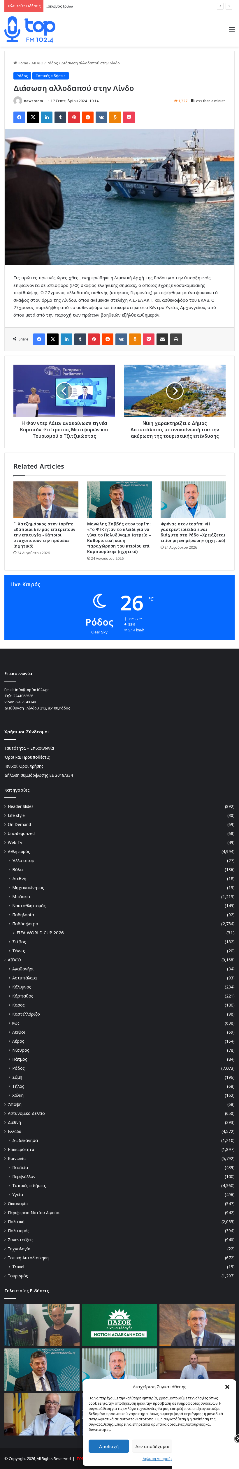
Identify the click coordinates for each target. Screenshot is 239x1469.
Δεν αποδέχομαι (152, 1446)
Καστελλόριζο (26, 1014)
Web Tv (15, 842)
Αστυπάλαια (24, 978)
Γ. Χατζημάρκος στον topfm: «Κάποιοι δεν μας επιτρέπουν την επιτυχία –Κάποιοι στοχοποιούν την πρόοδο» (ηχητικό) (44, 535)
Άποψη (15, 1104)
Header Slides (21, 806)
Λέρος (18, 1041)
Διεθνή (19, 878)
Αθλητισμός (19, 851)
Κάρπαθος (22, 996)
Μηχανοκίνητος (28, 887)
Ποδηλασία (23, 914)
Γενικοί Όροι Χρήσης (23, 766)
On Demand (19, 824)
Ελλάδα (14, 1131)
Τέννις (18, 951)
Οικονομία (18, 1203)
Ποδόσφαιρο (25, 923)
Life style (16, 815)
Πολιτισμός (18, 1230)
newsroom (33, 100)
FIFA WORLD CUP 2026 (40, 932)
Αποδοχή (109, 1446)
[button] (227, 1387)
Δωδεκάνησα (25, 1140)
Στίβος (19, 941)
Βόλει (17, 869)
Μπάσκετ (21, 896)
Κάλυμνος (21, 987)
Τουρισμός (18, 1276)
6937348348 (25, 702)
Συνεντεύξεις (21, 1239)
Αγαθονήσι (23, 969)
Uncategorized (21, 833)
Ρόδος (52, 63)
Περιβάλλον (24, 1176)
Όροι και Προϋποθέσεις (27, 757)
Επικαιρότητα (21, 1149)
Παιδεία (20, 1167)
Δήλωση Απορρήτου (160, 1458)
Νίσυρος (20, 1050)
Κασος (18, 1005)
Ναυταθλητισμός (29, 905)
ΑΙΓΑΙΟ (37, 63)
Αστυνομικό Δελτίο (26, 1113)
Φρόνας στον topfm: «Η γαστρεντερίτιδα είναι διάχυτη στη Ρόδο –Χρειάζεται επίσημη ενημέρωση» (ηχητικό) (193, 532)
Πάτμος (19, 1059)
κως (16, 1023)
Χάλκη (18, 1095)
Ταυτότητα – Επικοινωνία (29, 748)
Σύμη (17, 1077)
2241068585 (23, 695)
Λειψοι (18, 1032)
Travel (18, 1267)
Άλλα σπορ (23, 860)
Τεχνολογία (19, 1248)
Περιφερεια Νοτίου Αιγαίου (34, 1212)
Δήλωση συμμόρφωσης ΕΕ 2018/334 (38, 775)
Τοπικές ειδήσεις (51, 75)
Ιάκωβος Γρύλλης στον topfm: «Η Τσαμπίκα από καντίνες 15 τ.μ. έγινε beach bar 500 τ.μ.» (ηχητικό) (133, 6)
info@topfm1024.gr (32, 689)
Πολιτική (16, 1221)
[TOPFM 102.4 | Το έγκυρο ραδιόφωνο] (29, 29)
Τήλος (18, 1086)
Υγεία (17, 1194)
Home (22, 63)
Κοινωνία (17, 1158)
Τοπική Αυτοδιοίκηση (28, 1257)
